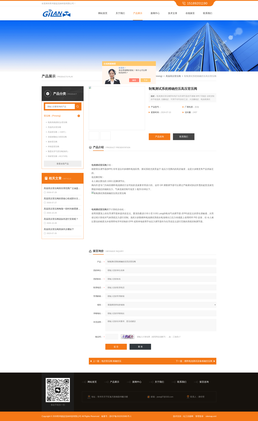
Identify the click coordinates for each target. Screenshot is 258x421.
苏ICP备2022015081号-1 (120, 416)
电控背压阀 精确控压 (111, 361)
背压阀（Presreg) (52, 116)
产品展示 (137, 13)
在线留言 (190, 13)
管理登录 (199, 416)
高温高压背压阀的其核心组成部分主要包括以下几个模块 (62, 198)
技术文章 (172, 13)
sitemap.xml (211, 416)
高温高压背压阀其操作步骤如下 (59, 229)
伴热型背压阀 (53, 146)
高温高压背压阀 (173, 76)
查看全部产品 (63, 164)
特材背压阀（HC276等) (58, 156)
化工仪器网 (188, 416)
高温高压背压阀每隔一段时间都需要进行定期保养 (62, 209)
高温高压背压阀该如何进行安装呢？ (61, 219)
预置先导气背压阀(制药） (58, 151)
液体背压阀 (52, 142)
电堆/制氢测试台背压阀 (57, 122)
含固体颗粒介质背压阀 (57, 137)
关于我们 (120, 13)
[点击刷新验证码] (127, 336)
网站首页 (102, 13)
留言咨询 (204, 382)
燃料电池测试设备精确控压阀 (198, 361)
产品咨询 (159, 136)
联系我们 (207, 13)
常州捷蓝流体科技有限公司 (62, 3)
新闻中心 (155, 13)
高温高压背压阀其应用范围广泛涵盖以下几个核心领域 (62, 188)
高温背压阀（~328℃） (57, 132)
